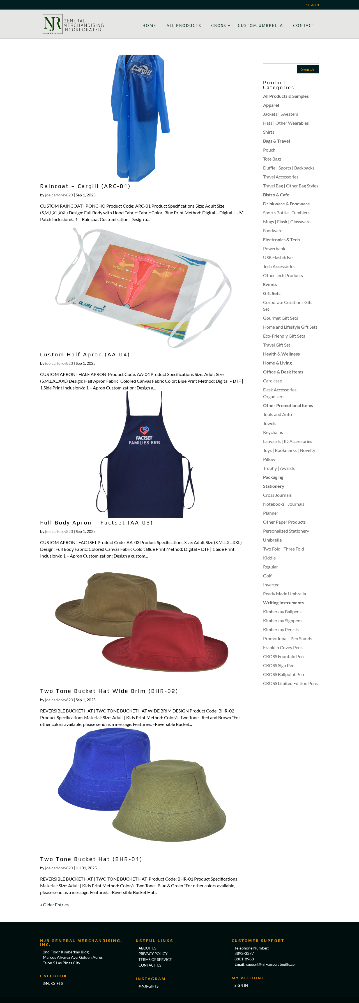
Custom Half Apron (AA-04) (85, 354)
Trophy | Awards (279, 468)
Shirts (268, 131)
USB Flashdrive (278, 257)
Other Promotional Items (288, 405)
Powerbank (274, 248)
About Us (147, 948)
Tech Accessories (279, 266)
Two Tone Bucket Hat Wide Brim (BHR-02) (109, 691)
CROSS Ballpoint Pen (283, 674)
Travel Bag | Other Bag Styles (290, 185)
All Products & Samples (286, 96)
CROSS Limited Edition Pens (290, 683)
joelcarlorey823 (59, 194)
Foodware (272, 230)
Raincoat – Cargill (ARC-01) (85, 186)
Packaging (273, 477)
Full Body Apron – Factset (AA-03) (96, 522)
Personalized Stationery (286, 530)
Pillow (269, 459)
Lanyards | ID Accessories (287, 441)
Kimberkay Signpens (282, 620)
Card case (272, 380)
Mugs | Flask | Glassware (286, 221)
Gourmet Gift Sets (280, 318)
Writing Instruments (283, 602)
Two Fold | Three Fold (283, 548)
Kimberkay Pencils (281, 629)
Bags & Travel (276, 140)
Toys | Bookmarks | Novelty (289, 450)
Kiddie (269, 557)
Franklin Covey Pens (283, 647)
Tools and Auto (277, 414)
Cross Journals (277, 495)
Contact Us (150, 965)
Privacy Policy (153, 953)
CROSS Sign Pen (278, 665)
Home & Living (277, 362)
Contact (304, 25)
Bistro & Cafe (276, 194)
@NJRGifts (148, 986)
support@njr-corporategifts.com (272, 964)
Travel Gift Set (276, 344)
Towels (269, 423)
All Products (184, 25)
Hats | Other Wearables (286, 123)
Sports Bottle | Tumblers (286, 212)
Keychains (273, 432)
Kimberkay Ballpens (282, 611)
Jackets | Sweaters (280, 114)
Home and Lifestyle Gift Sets (290, 326)
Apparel (271, 105)
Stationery (273, 486)
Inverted (271, 584)
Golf (267, 575)
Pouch (269, 149)
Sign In (312, 5)
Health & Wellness (281, 353)
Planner (270, 513)
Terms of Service (155, 959)
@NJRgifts (53, 983)
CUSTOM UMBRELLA (260, 25)
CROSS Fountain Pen (283, 656)
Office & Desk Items (283, 371)
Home (149, 25)
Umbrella (272, 539)
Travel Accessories (280, 176)
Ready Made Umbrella (284, 593)
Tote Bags (272, 158)
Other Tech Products (283, 275)
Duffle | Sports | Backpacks (288, 167)
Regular (270, 566)
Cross (218, 25)
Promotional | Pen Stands (287, 638)
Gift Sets (271, 293)
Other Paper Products (284, 521)
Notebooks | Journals (283, 504)
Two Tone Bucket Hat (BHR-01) (91, 859)
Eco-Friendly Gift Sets (284, 335)
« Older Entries (54, 904)
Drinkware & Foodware (286, 203)
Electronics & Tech (281, 239)
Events (270, 284)
